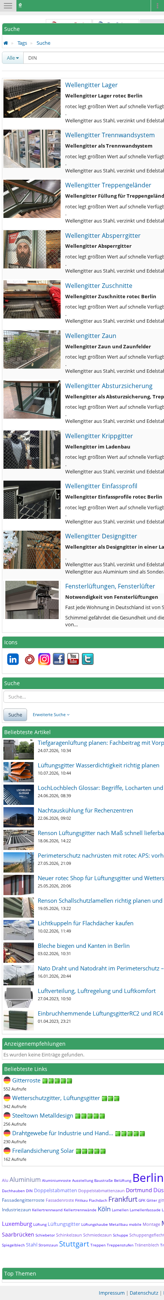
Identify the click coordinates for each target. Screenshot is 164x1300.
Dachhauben (13, 1190)
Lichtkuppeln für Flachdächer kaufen (85, 923)
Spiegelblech (13, 1245)
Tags (22, 42)
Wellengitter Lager (91, 85)
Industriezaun (16, 1209)
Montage (151, 1224)
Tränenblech (147, 1245)
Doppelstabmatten (55, 1190)
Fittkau (81, 1200)
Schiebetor (45, 1235)
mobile (135, 1224)
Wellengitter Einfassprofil (101, 486)
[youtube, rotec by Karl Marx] (73, 658)
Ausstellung (82, 1180)
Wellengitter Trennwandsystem (110, 135)
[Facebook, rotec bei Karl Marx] (59, 658)
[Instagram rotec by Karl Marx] (44, 658)
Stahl (31, 1244)
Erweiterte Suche (50, 714)
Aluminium (25, 1179)
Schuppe (120, 1235)
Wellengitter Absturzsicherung (109, 386)
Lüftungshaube (94, 1224)
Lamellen (120, 1209)
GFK (141, 1200)
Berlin (148, 1177)
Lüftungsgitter (64, 1223)
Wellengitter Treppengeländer (108, 185)
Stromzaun (48, 1245)
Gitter (151, 1200)
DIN (29, 1190)
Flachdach (98, 1200)
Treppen (98, 1245)
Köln (104, 1208)
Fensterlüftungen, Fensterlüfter (110, 586)
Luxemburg (17, 1223)
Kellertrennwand (47, 1209)
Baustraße (103, 1180)
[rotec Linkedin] (13, 658)
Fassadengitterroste (23, 1200)
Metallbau (118, 1224)
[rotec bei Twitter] (88, 658)
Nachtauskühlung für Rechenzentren (85, 810)
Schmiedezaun (97, 1235)
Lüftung (40, 1224)
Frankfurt (122, 1199)
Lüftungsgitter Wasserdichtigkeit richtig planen (98, 765)
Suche (43, 42)
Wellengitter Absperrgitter (103, 235)
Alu (5, 1180)
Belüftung (122, 1180)
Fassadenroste (60, 1200)
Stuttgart (74, 1244)
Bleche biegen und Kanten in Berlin (84, 945)
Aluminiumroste (56, 1180)
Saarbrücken (18, 1234)
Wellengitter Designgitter (101, 536)
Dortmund (139, 1190)
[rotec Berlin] (30, 658)
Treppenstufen (120, 1245)
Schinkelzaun (69, 1235)
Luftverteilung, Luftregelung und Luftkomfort (97, 990)
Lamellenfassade (145, 1209)
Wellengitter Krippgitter (99, 436)
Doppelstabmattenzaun (101, 1190)
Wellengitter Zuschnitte (98, 285)
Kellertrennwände (80, 1209)
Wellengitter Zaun (90, 336)
